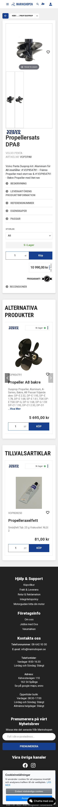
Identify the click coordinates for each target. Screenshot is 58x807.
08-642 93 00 (39, 644)
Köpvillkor (29, 584)
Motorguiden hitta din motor (29, 604)
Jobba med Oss (29, 624)
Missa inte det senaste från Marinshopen (29, 729)
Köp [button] (40, 255)
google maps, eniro (32, 685)
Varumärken (29, 629)
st (25, 255)
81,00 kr (42, 539)
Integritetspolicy (29, 599)
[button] (7, 4)
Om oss (29, 619)
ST (25, 426)
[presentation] (7, 378)
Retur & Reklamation (29, 594)
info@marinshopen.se (33, 649)
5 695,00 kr (39, 417)
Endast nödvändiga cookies (29, 791)
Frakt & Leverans (29, 589)
